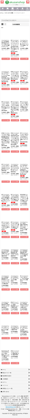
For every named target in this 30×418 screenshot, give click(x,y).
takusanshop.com (11, 407)
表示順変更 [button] (17, 24)
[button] (2, 2)
